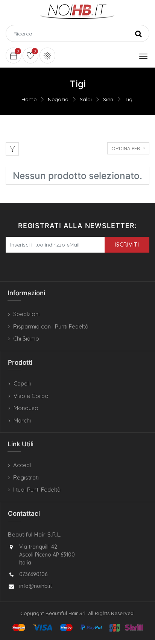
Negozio (58, 99)
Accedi (22, 465)
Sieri (108, 99)
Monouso (26, 408)
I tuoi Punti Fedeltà (37, 489)
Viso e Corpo (31, 395)
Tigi (129, 99)
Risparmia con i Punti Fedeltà (50, 326)
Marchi (22, 420)
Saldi (86, 99)
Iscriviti (127, 244)
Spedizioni (26, 314)
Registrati (26, 477)
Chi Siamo (26, 338)
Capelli (22, 383)
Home (28, 99)
